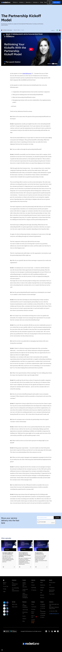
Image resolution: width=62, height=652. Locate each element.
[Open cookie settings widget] (2, 650)
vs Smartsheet (43, 610)
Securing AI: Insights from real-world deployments (7, 553)
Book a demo (56, 2)
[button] (15, 2)
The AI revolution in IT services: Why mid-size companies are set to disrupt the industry (25, 554)
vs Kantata (42, 606)
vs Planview (43, 613)
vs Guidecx (42, 604)
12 (23, 30)
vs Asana (42, 617)
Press (45, 2)
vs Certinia (42, 608)
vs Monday (42, 615)
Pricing (41, 2)
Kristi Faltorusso (27, 73)
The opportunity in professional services (39, 553)
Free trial (50, 2)
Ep (22, 30)
